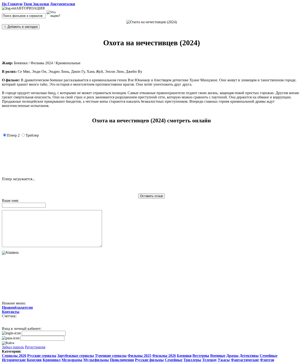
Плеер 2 (13, 135)
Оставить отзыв (151, 196)
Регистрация (35, 347)
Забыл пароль (13, 347)
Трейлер (32, 135)
